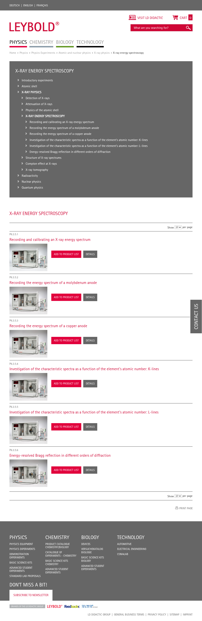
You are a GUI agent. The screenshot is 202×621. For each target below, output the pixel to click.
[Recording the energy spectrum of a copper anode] (28, 344)
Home (12, 52)
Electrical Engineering (131, 549)
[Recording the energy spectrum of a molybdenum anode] (28, 300)
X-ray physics (102, 52)
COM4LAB (122, 554)
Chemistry (57, 537)
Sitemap (174, 614)
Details (90, 254)
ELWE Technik (90, 606)
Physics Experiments (43, 52)
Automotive (124, 544)
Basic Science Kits (20, 562)
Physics (24, 52)
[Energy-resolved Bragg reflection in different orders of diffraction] (28, 473)
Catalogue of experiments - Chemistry (60, 554)
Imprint (188, 614)
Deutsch (14, 5)
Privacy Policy (157, 614)
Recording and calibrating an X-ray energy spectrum (50, 239)
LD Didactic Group (99, 614)
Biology (90, 537)
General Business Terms (129, 614)
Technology (130, 537)
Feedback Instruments (72, 606)
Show (170, 227)
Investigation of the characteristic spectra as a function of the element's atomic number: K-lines (84, 368)
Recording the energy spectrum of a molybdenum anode (53, 282)
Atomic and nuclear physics (75, 52)
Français (42, 5)
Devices (85, 544)
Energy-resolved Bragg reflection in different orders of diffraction (60, 455)
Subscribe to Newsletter (31, 595)
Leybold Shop (55, 606)
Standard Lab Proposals (25, 576)
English (28, 5)
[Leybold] (34, 12)
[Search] (188, 27)
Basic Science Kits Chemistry (56, 562)
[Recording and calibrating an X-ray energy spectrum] (28, 257)
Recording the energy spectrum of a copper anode (48, 325)
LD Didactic (27, 606)
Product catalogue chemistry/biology (57, 545)
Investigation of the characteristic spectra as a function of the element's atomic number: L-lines (83, 412)
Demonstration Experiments (19, 555)
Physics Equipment (21, 544)
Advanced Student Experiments (20, 569)
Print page (186, 508)
